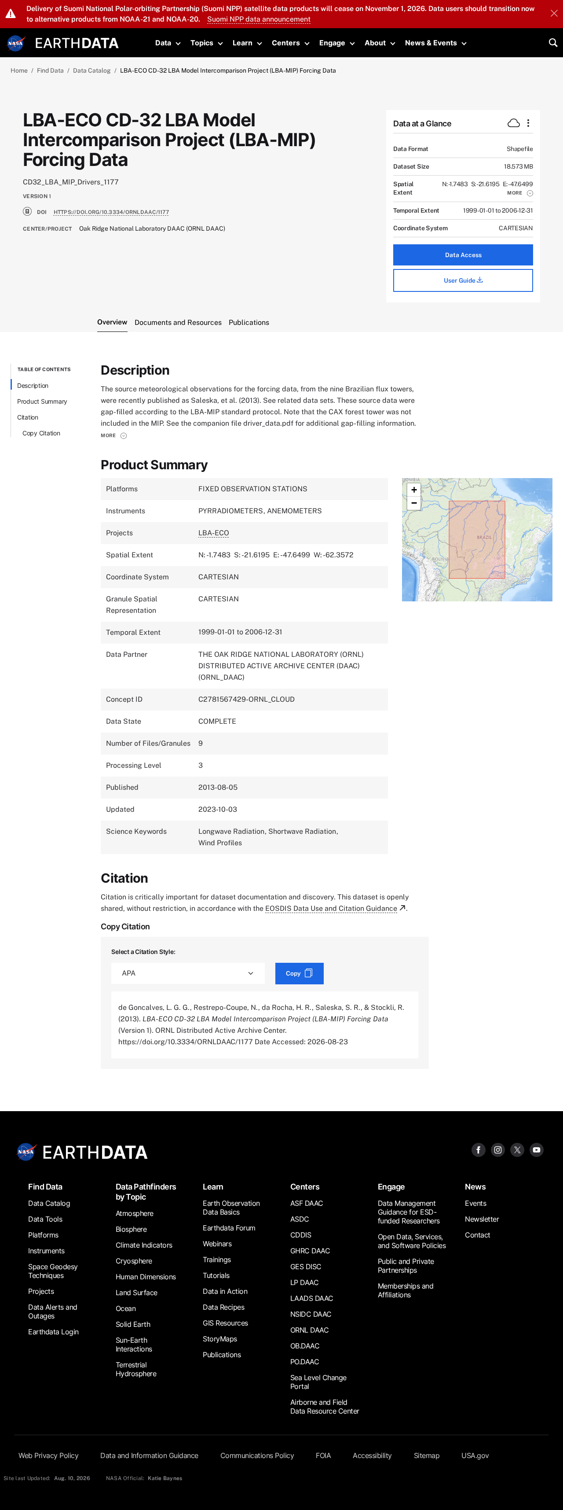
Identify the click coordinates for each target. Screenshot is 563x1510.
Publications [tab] (249, 322)
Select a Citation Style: (143, 951)
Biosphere (131, 1229)
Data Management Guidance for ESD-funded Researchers (409, 1212)
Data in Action (225, 1291)
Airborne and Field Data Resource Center (324, 1406)
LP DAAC (304, 1282)
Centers (286, 42)
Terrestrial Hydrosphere (136, 1369)
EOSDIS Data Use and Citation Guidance (331, 908)
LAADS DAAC (311, 1298)
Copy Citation (41, 433)
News (475, 1186)
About (375, 42)
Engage (332, 42)
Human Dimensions (146, 1276)
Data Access (463, 254)
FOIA (323, 1455)
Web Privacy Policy (48, 1455)
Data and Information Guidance (149, 1455)
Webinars (217, 1243)
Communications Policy (257, 1455)
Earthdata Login (53, 1331)
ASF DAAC (306, 1203)
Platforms (43, 1234)
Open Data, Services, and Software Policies (412, 1241)
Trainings (217, 1259)
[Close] (554, 14)
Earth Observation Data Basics (231, 1207)
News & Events (431, 42)
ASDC (299, 1219)
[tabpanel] (281, 716)
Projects (41, 1291)
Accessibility (372, 1455)
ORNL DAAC (309, 1330)
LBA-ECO (213, 533)
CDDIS (300, 1234)
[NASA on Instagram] (498, 1149)
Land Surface (136, 1292)
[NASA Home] (16, 43)
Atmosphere (135, 1213)
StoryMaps (220, 1338)
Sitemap (427, 1455)
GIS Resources (225, 1322)
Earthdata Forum (229, 1227)
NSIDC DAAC (311, 1314)
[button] (520, 192)
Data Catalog (92, 70)
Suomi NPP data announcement (259, 19)
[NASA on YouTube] (537, 1149)
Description (32, 385)
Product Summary (42, 401)
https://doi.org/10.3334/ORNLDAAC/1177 (111, 212)
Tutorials (216, 1275)
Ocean (126, 1308)
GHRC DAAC (310, 1250)
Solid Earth (133, 1324)
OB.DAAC (305, 1345)
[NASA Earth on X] (517, 1149)
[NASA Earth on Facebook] (479, 1149)
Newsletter (482, 1219)
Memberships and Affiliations (406, 1290)
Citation (27, 417)
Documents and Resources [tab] (178, 322)
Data (163, 42)
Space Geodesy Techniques (53, 1271)
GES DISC (306, 1266)
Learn (242, 42)
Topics (201, 42)
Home (19, 70)
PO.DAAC (304, 1361)
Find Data (50, 70)
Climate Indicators (144, 1245)
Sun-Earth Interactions (134, 1344)
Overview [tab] (112, 322)
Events (475, 1203)
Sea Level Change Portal (318, 1382)
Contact (477, 1234)
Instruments (46, 1250)
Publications (222, 1354)
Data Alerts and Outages (52, 1311)
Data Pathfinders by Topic (146, 1191)
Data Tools (45, 1219)
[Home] (77, 42)
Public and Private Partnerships (406, 1265)
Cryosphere (134, 1260)
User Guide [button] (460, 280)
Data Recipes (223, 1307)
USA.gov (475, 1455)
